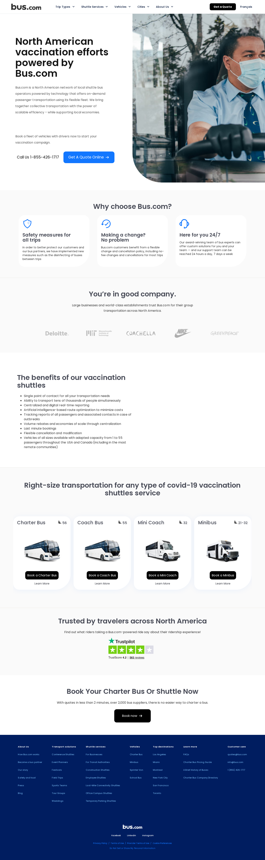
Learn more (190, 746)
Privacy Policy (100, 843)
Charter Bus (136, 754)
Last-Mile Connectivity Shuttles (103, 785)
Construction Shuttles (98, 769)
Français (246, 7)
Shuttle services (96, 746)
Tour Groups (58, 793)
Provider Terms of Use (138, 843)
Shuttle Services (92, 7)
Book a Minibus (223, 575)
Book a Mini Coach (163, 575)
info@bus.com (235, 762)
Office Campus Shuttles (99, 793)
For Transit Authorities (98, 762)
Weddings (57, 800)
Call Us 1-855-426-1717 (38, 157)
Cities (141, 7)
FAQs (186, 754)
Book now (132, 716)
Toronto (157, 793)
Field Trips (57, 777)
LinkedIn (131, 835)
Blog (20, 793)
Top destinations (163, 746)
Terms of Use (117, 843)
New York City (160, 777)
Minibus (134, 762)
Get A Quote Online (89, 157)
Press (21, 785)
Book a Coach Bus (102, 575)
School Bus (136, 777)
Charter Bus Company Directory (200, 777)
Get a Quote (223, 7)
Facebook (116, 835)
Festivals (57, 769)
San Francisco (161, 785)
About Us (162, 7)
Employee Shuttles (96, 777)
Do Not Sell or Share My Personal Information (132, 848)
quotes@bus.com (237, 754)
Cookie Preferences (162, 843)
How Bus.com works (28, 754)
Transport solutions (64, 746)
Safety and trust (27, 777)
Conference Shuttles (63, 754)
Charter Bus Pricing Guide (197, 762)
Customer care (237, 746)
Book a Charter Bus (42, 575)
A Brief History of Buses (195, 769)
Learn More (42, 583)
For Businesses (94, 754)
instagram (148, 835)
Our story (23, 769)
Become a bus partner (30, 762)
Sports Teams (59, 785)
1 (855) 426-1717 (236, 769)
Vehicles (120, 7)
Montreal (158, 769)
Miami (156, 762)
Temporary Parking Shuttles (101, 800)
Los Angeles (159, 754)
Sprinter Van (136, 769)
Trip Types (62, 7)
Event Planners (60, 762)
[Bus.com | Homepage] (132, 827)
